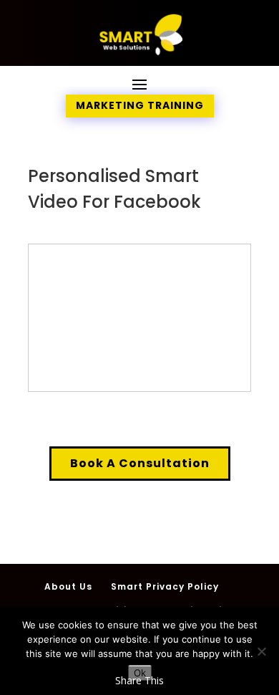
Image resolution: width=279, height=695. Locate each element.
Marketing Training (140, 105)
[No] (261, 651)
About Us (68, 586)
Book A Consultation (140, 463)
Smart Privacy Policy (165, 586)
